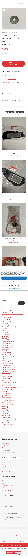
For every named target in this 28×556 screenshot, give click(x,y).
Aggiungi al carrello (13, 64)
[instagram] (16, 535)
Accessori (4, 469)
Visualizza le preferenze (14, 285)
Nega (14, 281)
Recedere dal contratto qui (13, 552)
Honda (9, 82)
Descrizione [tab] (5, 93)
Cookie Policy (10, 288)
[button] (26, 267)
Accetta (14, 278)
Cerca (4, 300)
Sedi (3, 483)
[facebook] (12, 535)
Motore (13, 31)
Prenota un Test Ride (8, 452)
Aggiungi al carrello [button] (14, 155)
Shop (3, 464)
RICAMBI (13, 82)
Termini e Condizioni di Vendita (10, 485)
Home (3, 31)
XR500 (17, 82)
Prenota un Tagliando (8, 448)
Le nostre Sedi (6, 445)
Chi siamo (4, 481)
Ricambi (8, 31)
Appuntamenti (7, 450)
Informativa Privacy (16, 288)
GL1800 (5, 82)
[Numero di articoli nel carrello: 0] (3, 293)
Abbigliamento (6, 471)
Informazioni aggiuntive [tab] (15, 93)
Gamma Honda (6, 462)
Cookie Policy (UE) (7, 490)
